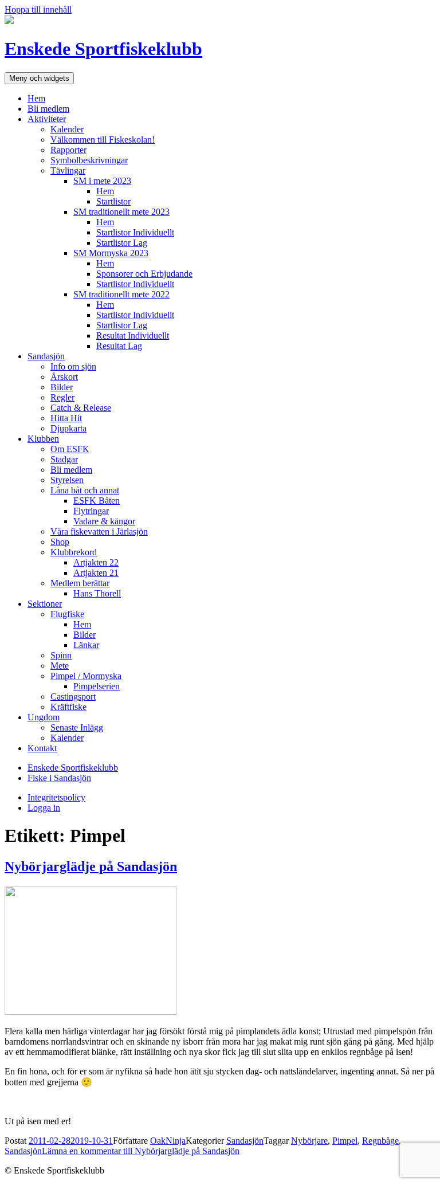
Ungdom (44, 717)
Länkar (86, 645)
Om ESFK (69, 449)
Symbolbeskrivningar (89, 160)
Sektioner (45, 604)
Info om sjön (73, 366)
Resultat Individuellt (132, 335)
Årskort (64, 377)
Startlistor (113, 201)
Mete (59, 665)
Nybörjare (309, 1140)
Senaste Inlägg (76, 727)
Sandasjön (46, 356)
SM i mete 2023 (102, 181)
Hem (36, 98)
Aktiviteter (47, 119)
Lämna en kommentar (140, 1151)
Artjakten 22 (96, 562)
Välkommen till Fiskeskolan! (102, 139)
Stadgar (64, 459)
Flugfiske (67, 614)
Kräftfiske (68, 707)
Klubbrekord (73, 552)
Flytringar (91, 511)
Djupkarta (68, 428)
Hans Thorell (97, 593)
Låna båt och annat (84, 490)
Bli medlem (48, 108)
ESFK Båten (96, 500)
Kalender (67, 129)
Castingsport (73, 696)
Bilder (61, 387)
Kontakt (42, 748)
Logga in (44, 808)
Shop (59, 542)
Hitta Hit (66, 418)
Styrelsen (67, 480)
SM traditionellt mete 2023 (121, 212)
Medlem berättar (79, 583)
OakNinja (168, 1140)
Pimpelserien (96, 686)
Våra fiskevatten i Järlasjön (99, 531)
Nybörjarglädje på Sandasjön (91, 866)
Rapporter (68, 150)
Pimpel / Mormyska (85, 676)
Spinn (61, 655)
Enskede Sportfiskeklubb (103, 48)
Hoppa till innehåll (38, 9)
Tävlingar (67, 170)
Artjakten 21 (96, 573)
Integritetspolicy (56, 797)
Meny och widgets (39, 78)
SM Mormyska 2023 (110, 253)
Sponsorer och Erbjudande (144, 273)
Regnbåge (380, 1140)
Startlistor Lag (121, 243)
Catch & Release (80, 408)
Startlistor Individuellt (135, 232)
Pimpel (345, 1140)
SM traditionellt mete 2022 (121, 294)
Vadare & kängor (104, 521)
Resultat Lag (119, 346)
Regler (62, 397)
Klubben (43, 439)
